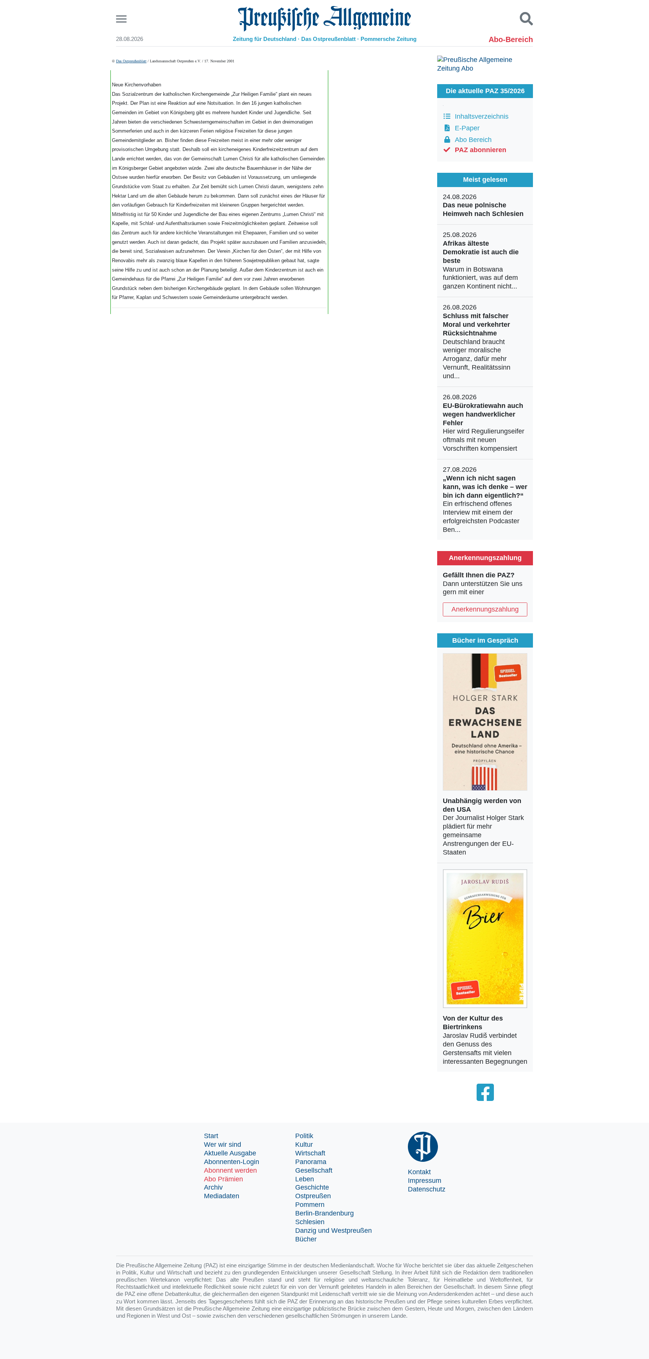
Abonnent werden (230, 1170)
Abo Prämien (223, 1179)
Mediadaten (221, 1196)
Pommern (309, 1204)
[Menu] (122, 19)
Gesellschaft (313, 1170)
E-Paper (465, 128)
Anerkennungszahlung (485, 609)
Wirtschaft (310, 1153)
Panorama (310, 1162)
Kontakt (419, 1172)
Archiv (213, 1187)
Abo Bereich (471, 139)
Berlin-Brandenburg (324, 1213)
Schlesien (309, 1222)
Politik (304, 1136)
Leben (304, 1179)
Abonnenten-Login (231, 1162)
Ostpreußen (313, 1196)
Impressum (424, 1180)
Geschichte (312, 1187)
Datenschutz (426, 1189)
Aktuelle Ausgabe (230, 1153)
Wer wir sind (222, 1144)
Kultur (304, 1144)
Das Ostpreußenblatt (131, 61)
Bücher (306, 1239)
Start (211, 1136)
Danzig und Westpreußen (333, 1230)
